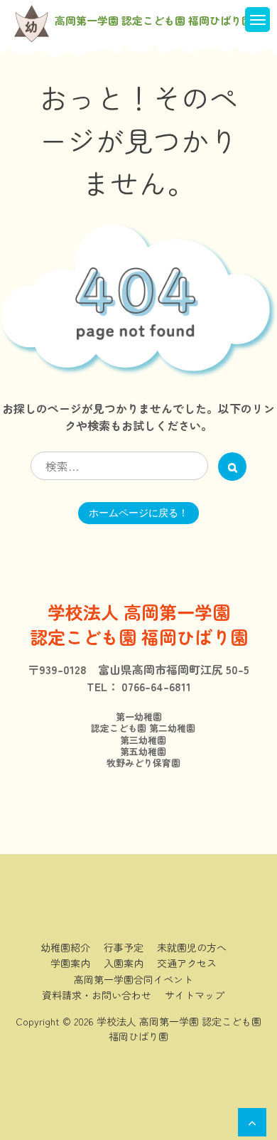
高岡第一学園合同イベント (133, 979)
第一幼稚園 (139, 717)
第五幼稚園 (138, 752)
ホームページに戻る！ (138, 513)
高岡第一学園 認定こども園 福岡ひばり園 (153, 20)
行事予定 (123, 947)
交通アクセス (187, 963)
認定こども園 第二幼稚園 (138, 728)
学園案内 (70, 963)
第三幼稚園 (138, 740)
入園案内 (123, 963)
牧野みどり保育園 (138, 763)
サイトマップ (194, 995)
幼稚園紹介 (65, 947)
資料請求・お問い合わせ (96, 995)
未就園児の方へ (192, 947)
